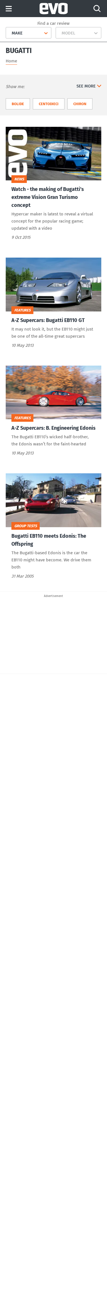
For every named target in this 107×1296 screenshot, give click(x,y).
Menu (9, 9)
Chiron (79, 104)
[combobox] (9, 33)
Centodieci (48, 104)
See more (86, 86)
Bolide (18, 104)
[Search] (97, 8)
